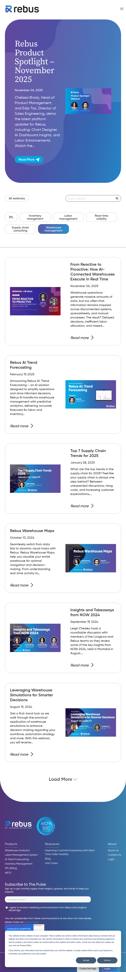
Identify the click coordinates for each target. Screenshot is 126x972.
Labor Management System (21, 855)
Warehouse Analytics (17, 850)
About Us (113, 850)
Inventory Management (18, 864)
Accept (86, 960)
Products (11, 844)
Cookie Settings (88, 968)
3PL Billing (11, 868)
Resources (52, 844)
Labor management (68, 217)
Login (111, 859)
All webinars (17, 198)
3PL (11, 217)
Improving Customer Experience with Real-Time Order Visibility (70, 852)
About (112, 844)
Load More (60, 779)
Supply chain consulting (20, 229)
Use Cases (51, 863)
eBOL (8, 872)
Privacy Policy (25, 945)
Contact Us (114, 855)
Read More (27, 159)
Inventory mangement (35, 217)
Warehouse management (53, 229)
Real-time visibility (101, 217)
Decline (107, 960)
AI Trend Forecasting (17, 859)
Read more (79, 338)
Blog (48, 859)
